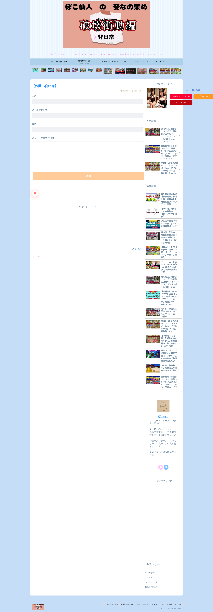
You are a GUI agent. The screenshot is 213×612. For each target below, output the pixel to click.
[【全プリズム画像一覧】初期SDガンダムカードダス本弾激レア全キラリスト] (83, 71)
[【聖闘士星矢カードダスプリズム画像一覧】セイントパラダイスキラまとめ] (108, 71)
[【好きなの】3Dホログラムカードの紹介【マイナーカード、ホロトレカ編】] (176, 71)
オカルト (148, 577)
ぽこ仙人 (163, 416)
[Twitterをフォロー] (166, 467)
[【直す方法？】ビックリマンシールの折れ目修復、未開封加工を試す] (43, 71)
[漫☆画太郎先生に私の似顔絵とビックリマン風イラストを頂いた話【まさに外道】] (59, 71)
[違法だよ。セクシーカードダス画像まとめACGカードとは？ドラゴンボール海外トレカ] (67, 71)
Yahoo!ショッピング (179, 96)
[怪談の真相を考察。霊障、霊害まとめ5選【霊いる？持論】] (131, 71)
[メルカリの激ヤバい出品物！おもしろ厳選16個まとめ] (51, 71)
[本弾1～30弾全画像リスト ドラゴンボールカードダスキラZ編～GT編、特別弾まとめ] (165, 71)
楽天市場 (179, 102)
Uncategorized (151, 573)
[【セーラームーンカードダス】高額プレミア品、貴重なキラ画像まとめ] (142, 71)
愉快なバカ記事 (151, 587)
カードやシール (151, 582)
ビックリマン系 (166, 604)
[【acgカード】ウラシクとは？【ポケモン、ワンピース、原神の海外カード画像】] (75, 71)
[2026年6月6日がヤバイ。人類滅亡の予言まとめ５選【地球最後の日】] (120, 71)
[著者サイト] (160, 467)
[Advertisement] (87, 226)
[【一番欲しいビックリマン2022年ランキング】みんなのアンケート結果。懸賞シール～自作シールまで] (35, 71)
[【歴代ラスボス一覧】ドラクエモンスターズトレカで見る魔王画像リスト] (99, 71)
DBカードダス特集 (111, 604)
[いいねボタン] (35, 193)
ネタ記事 (177, 604)
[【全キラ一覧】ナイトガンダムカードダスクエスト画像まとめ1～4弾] (91, 71)
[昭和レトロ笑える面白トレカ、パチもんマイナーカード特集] (153, 71)
